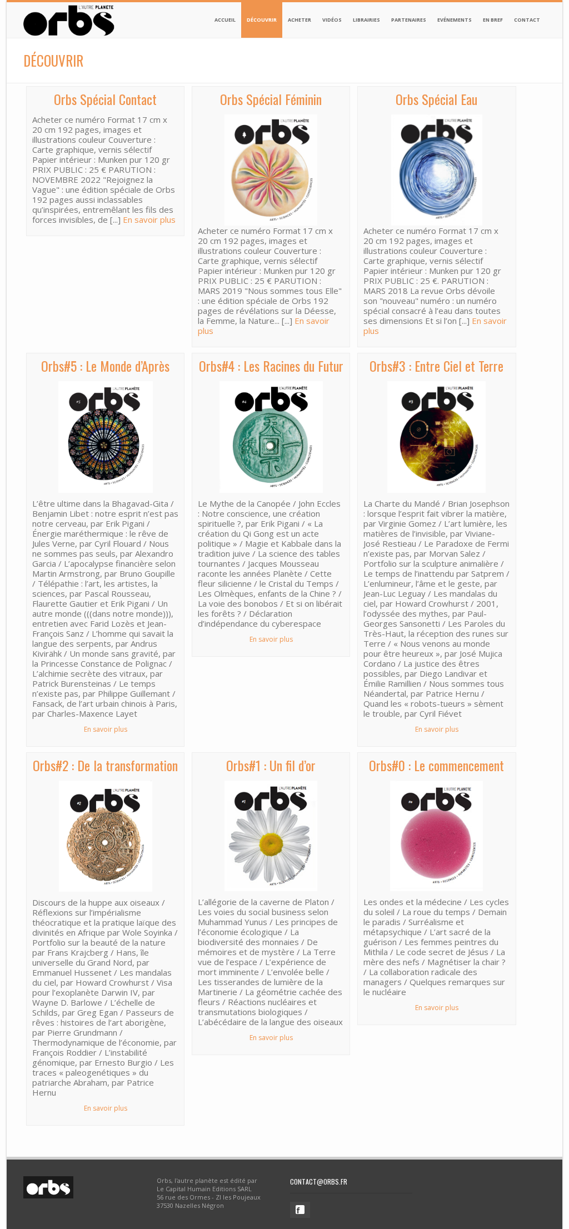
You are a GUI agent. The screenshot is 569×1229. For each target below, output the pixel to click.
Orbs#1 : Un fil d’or (271, 765)
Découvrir (262, 19)
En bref (493, 19)
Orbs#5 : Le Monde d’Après (105, 366)
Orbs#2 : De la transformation (105, 765)
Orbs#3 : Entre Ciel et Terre (436, 366)
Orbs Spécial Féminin (271, 99)
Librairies (366, 19)
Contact (527, 19)
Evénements (454, 19)
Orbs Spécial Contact (105, 99)
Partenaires (408, 19)
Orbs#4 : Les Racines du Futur (271, 366)
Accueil (225, 19)
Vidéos (332, 19)
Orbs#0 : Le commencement (436, 765)
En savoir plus (149, 219)
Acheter (299, 19)
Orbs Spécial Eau (436, 99)
